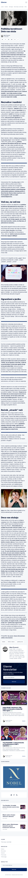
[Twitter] (11, 795)
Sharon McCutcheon (19, 636)
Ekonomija (3, 851)
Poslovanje (3, 854)
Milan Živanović (7, 35)
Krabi (22, 874)
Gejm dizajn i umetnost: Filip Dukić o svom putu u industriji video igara (12, 709)
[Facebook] (14, 795)
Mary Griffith (12, 582)
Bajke (2, 510)
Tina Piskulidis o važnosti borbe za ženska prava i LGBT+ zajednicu (13, 744)
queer (20, 258)
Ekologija (11, 6)
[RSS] (16, 795)
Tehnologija (4, 856)
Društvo (6, 6)
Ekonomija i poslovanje (18, 6)
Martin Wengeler (10, 230)
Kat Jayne (10, 636)
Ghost (19, 874)
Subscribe (14, 681)
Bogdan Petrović (8, 720)
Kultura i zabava (11, 641)
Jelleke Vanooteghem (7, 637)
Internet (3, 852)
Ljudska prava (20, 641)
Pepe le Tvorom (9, 390)
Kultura (2, 849)
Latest (2, 6)
